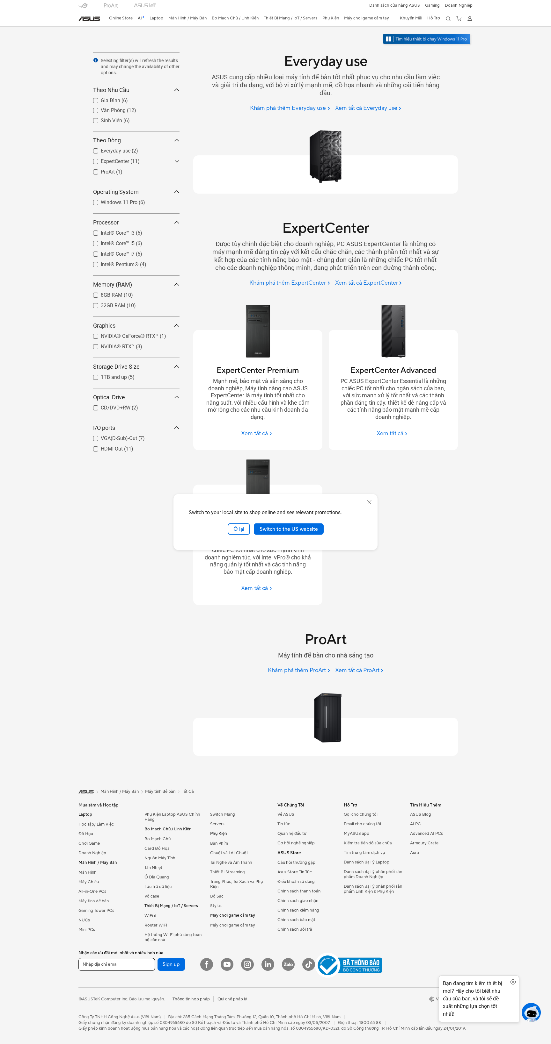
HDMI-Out (104, 447)
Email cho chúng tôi (362, 824)
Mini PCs (86, 929)
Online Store (121, 18)
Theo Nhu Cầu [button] (111, 90)
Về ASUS (285, 814)
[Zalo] (288, 964)
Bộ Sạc (217, 896)
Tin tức (283, 824)
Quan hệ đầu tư (291, 833)
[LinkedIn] (267, 964)
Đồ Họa (85, 833)
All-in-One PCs (92, 891)
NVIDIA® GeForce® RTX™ (122, 334)
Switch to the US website (289, 529)
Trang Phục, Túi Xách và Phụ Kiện (236, 884)
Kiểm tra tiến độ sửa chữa (368, 843)
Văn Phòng (105, 109)
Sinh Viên (103, 119)
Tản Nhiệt (153, 867)
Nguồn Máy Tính (159, 858)
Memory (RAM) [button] (112, 284)
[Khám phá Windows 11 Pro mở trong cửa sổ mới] (427, 39)
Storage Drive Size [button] (116, 366)
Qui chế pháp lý (232, 999)
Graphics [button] (104, 325)
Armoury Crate (424, 843)
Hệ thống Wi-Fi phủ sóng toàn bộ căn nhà (173, 937)
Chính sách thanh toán (298, 891)
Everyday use (108, 149)
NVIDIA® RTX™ (110, 345)
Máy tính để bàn (93, 901)
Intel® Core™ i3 (110, 231)
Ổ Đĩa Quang (156, 877)
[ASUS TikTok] (308, 964)
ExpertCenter (107, 160)
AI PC (415, 824)
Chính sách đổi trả (294, 929)
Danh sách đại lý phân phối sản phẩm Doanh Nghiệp (373, 874)
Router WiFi (155, 925)
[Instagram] (247, 964)
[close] (369, 502)
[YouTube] (227, 964)
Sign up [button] (171, 964)
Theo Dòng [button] (107, 140)
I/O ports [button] (104, 427)
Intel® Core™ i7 (110, 252)
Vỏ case (151, 896)
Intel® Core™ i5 (110, 242)
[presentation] (95, 60)
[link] (89, 19)
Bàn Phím (219, 843)
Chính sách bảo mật (296, 919)
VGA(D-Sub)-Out (111, 437)
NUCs (84, 920)
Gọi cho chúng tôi (361, 814)
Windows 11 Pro (111, 201)
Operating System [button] (116, 191)
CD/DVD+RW (108, 406)
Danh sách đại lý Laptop (366, 862)
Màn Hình (87, 872)
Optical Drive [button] (109, 397)
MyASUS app (356, 833)
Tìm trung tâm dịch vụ (364, 852)
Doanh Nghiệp (459, 5)
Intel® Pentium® (112, 263)
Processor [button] (106, 222)
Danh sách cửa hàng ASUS (394, 5)
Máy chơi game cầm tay (232, 925)
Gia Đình (103, 99)
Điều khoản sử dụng (296, 881)
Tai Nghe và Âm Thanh (231, 862)
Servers (217, 824)
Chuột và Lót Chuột (229, 853)
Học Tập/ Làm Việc (96, 824)
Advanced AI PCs (426, 833)
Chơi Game (89, 843)
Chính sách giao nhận (297, 900)
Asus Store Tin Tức (294, 872)
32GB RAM (105, 304)
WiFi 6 (150, 915)
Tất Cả (188, 791)
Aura (414, 852)
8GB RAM (104, 293)
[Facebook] (206, 964)
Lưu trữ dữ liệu (158, 886)
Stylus (216, 905)
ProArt (100, 170)
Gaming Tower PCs (96, 910)
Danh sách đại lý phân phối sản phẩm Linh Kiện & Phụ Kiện (373, 889)
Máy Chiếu (88, 881)
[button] (432, 5)
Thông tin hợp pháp (191, 999)
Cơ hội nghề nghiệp (296, 843)
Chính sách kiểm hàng (298, 910)
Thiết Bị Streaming (227, 872)
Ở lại (238, 529)
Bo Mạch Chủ (157, 839)
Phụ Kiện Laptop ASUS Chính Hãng (172, 817)
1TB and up (106, 376)
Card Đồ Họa (157, 848)
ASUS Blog (420, 814)
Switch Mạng (222, 814)
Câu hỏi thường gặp (296, 862)
